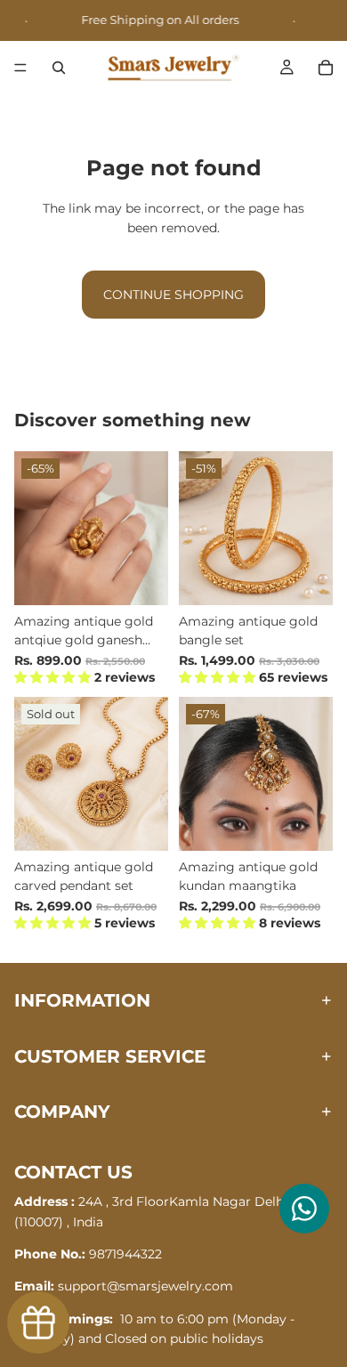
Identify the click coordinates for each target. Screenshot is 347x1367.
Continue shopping (173, 295)
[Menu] (20, 68)
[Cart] (325, 67)
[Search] (58, 67)
